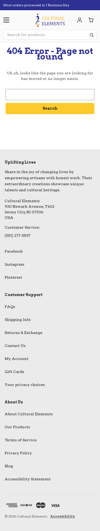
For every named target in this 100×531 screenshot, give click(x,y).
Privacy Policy (18, 453)
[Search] (92, 35)
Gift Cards (14, 371)
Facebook (14, 251)
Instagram (14, 264)
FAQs (10, 306)
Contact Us (15, 345)
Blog (9, 466)
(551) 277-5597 (17, 235)
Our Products (17, 427)
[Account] (79, 20)
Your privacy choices (25, 385)
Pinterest (13, 277)
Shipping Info (18, 319)
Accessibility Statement (28, 479)
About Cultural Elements (29, 414)
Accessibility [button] (62, 516)
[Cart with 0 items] (91, 20)
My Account (16, 358)
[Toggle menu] (6, 20)
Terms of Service (21, 440)
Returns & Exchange (23, 332)
